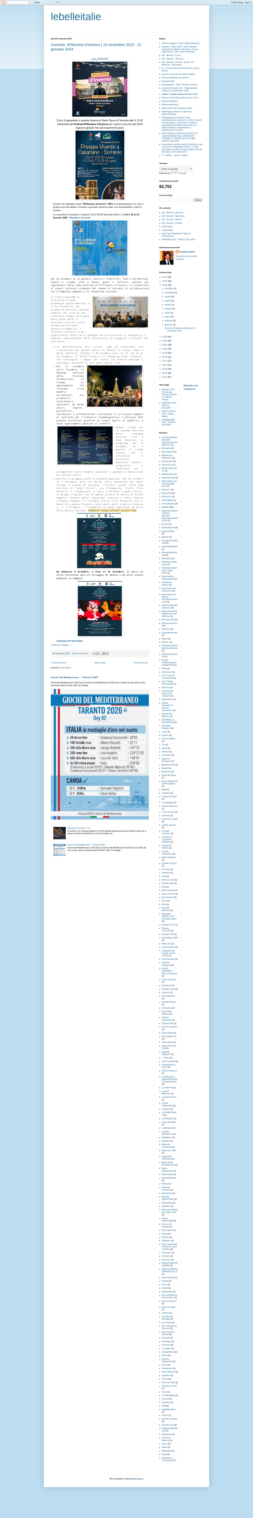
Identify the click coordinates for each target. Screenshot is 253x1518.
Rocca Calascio (169, 1301)
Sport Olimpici (168, 1372)
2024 (165, 285)
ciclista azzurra (169, 825)
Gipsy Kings (167, 1033)
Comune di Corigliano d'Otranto (167, 839)
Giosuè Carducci (169, 1027)
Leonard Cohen (169, 1097)
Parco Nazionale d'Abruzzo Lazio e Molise (169, 1246)
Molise (165, 1184)
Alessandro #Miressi (167, 715)
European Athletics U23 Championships (169, 916)
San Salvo (166, 1322)
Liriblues (166, 1109)
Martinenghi (167, 1174)
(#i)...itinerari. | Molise (172, 219)
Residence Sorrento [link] (80, 217)
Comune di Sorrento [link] (69, 640)
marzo (168, 316)
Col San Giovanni (166, 832)
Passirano (166, 1252)
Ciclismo (166, 815)
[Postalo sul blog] (97, 653)
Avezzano (166, 755)
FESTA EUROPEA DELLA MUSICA (169, 971)
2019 (165, 353)
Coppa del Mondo (167, 846)
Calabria (166, 793)
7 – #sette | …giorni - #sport (174, 155)
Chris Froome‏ (168, 812)
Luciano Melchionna (167, 1132)
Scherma (166, 1345)
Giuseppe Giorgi (187, 252)
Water (164, 1447)
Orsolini (165, 1237)
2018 (165, 357)
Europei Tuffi (168, 934)
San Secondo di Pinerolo (169, 1327)
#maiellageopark (170, 546)
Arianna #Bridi (168, 738)
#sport (165, 638)
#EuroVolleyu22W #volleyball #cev (169, 483)
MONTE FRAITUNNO (168, 1198)
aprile (168, 313)
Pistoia (165, 1281)
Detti (164, 876)
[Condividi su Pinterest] (107, 653)
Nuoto (164, 1234)
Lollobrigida (167, 1118)
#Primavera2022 (169, 623)
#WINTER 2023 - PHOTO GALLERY (179, 239)
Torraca (165, 1399)
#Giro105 (166, 493)
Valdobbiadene (169, 1409)
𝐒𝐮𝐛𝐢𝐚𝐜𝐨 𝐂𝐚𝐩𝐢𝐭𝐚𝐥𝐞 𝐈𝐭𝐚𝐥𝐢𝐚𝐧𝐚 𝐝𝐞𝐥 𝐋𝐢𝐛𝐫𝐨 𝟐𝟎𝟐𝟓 (179, 94)
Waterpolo (166, 1451)
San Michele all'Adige (167, 1317)
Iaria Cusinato (168, 1061)
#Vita (164, 668)
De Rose (166, 869)
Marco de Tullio (169, 1150)
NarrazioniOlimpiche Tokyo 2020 (170, 1211)
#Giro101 (166, 489)
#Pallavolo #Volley (167, 583)
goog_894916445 (99, 59)
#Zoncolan (167, 672)
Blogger (140, 1479)
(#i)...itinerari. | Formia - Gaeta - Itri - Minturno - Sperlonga (178, 63)
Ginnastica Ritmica (167, 1012)
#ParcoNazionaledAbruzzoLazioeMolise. (169, 613)
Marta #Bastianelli (167, 1169)
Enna (164, 901)
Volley (164, 1444)
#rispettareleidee (170, 632)
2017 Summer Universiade (168, 676)
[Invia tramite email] (94, 653)
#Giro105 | (167, 496)
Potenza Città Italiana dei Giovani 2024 (180, 98)
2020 (165, 349)
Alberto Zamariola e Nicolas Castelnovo (167, 707)
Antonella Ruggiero (166, 727)
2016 (165, 365)
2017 (165, 361)
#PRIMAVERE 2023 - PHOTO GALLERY (169, 422)
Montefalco (167, 1203)
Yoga (164, 1454)
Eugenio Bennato (166, 909)
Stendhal (166, 1375)
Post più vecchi (141, 663)
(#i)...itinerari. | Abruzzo (172, 212)
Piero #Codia (168, 1277)
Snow (164, 1365)
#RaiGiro (166, 629)
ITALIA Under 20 (169, 1071)
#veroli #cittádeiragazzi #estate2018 (169, 662)
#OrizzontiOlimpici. (170, 104)
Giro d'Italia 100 (169, 1036)
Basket (165, 768)
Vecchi (165, 1415)
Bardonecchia (168, 765)
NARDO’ (166, 1206)
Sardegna (166, 1341)
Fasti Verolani (168, 959)
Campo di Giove (169, 796)
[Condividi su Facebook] (104, 653)
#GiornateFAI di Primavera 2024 (177, 108)
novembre (170, 292)
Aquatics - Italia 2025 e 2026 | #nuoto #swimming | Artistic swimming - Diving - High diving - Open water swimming (180, 49)
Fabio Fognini (168, 947)
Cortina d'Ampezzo (167, 852)
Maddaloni (167, 1137)
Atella (164, 748)
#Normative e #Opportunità (168, 577)
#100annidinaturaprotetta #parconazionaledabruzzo (170, 441)
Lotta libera (167, 1128)
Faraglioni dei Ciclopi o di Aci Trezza (169, 953)
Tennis (165, 1379)
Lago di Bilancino (166, 1092)
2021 (165, 345)
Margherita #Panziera (167, 1157)
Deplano (166, 873)
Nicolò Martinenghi (167, 1219)
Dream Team (168, 883)
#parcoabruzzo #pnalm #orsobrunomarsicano (170, 598)
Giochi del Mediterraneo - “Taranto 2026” (75, 677)
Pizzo (164, 1284)
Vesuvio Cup (168, 1425)
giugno (168, 304)
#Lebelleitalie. (168, 531)
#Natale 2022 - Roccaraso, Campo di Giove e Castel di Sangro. (169, 394)
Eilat (164, 887)
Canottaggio (167, 802)
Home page (100, 663)
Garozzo (166, 992)
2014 (165, 373)
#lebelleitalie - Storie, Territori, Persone (180, 84)
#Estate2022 (168, 474)
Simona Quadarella (167, 1360)
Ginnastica (167, 1008)
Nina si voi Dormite (167, 1225)
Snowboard (167, 1368)
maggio (168, 308)
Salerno (165, 1313)
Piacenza (166, 1260)
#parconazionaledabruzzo (170, 606)
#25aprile (166, 448)
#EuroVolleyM (168, 478)
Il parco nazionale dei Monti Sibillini (178, 74)
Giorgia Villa (167, 1023)
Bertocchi (166, 771)
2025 (165, 281)
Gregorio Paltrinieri (166, 1053)
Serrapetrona (168, 1352)
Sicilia (164, 1355)
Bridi (164, 789)
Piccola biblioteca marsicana (175, 77)
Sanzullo (166, 1338)
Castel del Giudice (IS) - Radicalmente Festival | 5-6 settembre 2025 (180, 89)
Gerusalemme (168, 996)
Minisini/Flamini (169, 1178)
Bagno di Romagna (166, 760)
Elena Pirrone (168, 894)
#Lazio (165, 524)
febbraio (169, 320)
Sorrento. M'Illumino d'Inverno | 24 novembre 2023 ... (180, 329)
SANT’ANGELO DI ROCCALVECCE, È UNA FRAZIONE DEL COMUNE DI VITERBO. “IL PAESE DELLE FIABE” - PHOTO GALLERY (180, 137)
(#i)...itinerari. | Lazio (171, 55)
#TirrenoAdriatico (170, 101)
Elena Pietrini (168, 890)
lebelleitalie (76, 16)
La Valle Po (167, 1087)
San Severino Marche (168, 1333)
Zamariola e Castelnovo (167, 1459)
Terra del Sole (168, 1382)
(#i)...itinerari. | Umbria (172, 223)
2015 (165, 369)
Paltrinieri (166, 1240)
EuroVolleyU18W (170, 937)
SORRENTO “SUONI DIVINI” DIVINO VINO (112, 510)
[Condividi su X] (100, 653)
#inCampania (168, 504)
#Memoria (166, 558)
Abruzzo (166, 687)
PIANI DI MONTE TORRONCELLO (170, 1270)
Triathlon (166, 1402)
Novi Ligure (167, 1230)
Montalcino (167, 1193)
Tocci (164, 1392)
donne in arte (168, 880)
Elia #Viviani (167, 897)
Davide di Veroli (169, 863)
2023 (165, 337)
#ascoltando (167, 452)
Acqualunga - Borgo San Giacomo (168, 693)
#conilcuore (167, 461)
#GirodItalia (167, 500)
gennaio (169, 325)
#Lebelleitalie (168, 81)
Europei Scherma (166, 929)
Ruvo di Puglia (169, 1307)
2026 (165, 277)
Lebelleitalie (167, 230)
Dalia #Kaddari (169, 857)
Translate (182, 173)
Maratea (166, 1141)
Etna (164, 904)
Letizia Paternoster (167, 1104)
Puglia (165, 1288)
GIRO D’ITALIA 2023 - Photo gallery (168, 413)
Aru (163, 744)
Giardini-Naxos (169, 1002)
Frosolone (166, 985)
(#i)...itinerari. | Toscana (172, 59)
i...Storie (165, 1058)
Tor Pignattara (168, 1395)
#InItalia (165, 507)
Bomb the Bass (169, 775)
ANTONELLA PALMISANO (168, 721)
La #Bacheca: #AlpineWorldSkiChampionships (169, 1079)
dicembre (169, 288)
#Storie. (165, 642)
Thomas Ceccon (169, 1386)
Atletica (165, 751)
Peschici (166, 1256)
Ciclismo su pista (170, 819)
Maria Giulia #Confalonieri (168, 1163)
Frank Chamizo (169, 979)
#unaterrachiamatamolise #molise (170, 646)
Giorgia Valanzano (167, 1018)
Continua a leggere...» (61, 645)
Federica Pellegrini (166, 963)
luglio (167, 301)
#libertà (165, 537)
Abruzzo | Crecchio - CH (78, 828)
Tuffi (164, 1406)
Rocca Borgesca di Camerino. (169, 1296)
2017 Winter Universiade (167, 682)
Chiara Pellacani (169, 806)
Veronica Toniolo (169, 1419)
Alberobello (167, 699)
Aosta (164, 732)
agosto (168, 296)
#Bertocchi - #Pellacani (167, 456)
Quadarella (167, 1291)
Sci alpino (166, 1348)
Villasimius (167, 1434)
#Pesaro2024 (168, 619)
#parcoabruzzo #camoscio (169, 589)
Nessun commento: (80, 653)
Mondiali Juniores (166, 1188)
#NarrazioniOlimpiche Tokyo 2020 (169, 570)
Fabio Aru (166, 944)
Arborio (165, 735)
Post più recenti (59, 663)
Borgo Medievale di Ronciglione (170, 782)
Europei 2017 (168, 925)
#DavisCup (167, 465)
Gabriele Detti (168, 989)
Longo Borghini (169, 1122)
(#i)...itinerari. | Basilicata (173, 216)
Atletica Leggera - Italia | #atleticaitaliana (181, 43)
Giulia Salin (167, 1042)
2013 (165, 377)
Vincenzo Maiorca (166, 1439)
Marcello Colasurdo (167, 1145)
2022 (165, 341)
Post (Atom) (65, 668)
